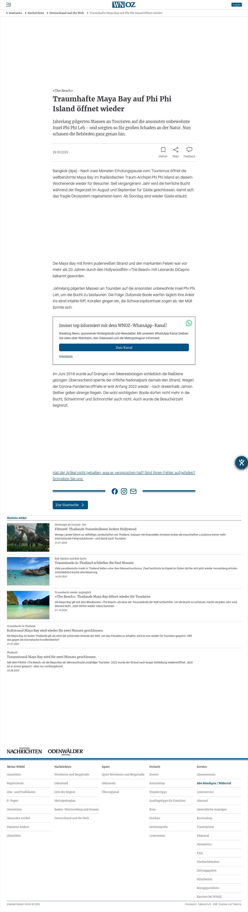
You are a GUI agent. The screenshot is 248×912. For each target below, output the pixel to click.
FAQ (199, 853)
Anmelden (14, 774)
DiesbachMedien (208, 862)
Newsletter (14, 809)
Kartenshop (157, 783)
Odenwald (61, 783)
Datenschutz (204, 904)
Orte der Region (64, 792)
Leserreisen (157, 835)
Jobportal (203, 835)
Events (153, 774)
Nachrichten (62, 767)
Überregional (110, 792)
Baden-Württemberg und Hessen (76, 809)
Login (237, 4)
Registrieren (15, 783)
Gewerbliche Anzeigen (212, 809)
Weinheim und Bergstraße (71, 774)
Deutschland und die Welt (71, 818)
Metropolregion (64, 800)
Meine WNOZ (16, 767)
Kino (152, 809)
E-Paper (12, 800)
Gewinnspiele (158, 827)
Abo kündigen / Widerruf (214, 783)
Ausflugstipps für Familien (167, 800)
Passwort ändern (18, 827)
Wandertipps (158, 792)
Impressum (66, 356)
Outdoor (154, 818)
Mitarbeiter (204, 879)
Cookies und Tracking (230, 904)
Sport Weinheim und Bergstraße (123, 774)
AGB (215, 904)
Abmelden (14, 835)
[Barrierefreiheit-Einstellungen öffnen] (241, 462)
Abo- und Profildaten (21, 792)
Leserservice (205, 792)
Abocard (202, 800)
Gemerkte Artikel (18, 818)
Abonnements (206, 774)
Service (202, 767)
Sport (106, 767)
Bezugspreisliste (208, 888)
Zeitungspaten (206, 870)
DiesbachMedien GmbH (23, 904)
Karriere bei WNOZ (209, 896)
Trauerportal (205, 827)
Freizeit (154, 767)
